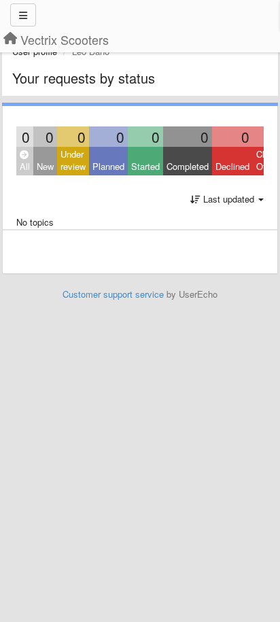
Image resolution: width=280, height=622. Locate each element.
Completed (188, 166)
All (25, 166)
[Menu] (23, 15)
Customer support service (113, 294)
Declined (232, 166)
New (45, 166)
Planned (108, 166)
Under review (73, 160)
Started (145, 166)
